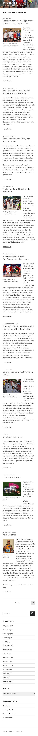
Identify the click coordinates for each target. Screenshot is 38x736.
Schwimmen (7, 661)
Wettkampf (7, 681)
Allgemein (6, 626)
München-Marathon (12, 477)
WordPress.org (8, 718)
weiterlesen (7, 81)
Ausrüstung (7, 630)
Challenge (6, 634)
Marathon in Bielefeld (12, 437)
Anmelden (6, 706)
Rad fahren (6, 657)
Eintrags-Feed (8, 710)
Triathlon (6, 673)
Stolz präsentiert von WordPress (13, 731)
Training (6, 669)
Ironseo (5, 153)
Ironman (6, 649)
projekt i (10, 2)
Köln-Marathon (9, 535)
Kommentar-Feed (9, 714)
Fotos (5, 642)
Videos (5, 677)
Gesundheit (7, 646)
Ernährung (6, 638)
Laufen (5, 653)
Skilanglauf (7, 665)
